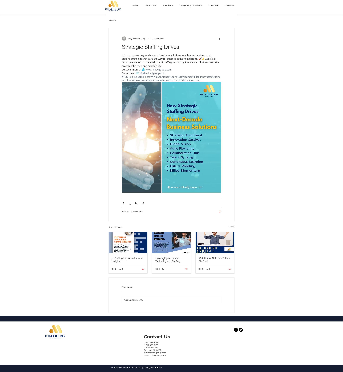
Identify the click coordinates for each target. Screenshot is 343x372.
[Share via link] (143, 203)
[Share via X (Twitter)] (129, 203)
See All (231, 226)
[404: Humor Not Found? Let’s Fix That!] (215, 242)
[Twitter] (241, 330)
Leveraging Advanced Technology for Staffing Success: (167, 260)
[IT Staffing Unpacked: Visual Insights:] (128, 242)
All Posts (112, 20)
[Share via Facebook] (123, 203)
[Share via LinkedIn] (136, 203)
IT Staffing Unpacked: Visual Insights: (127, 260)
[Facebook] (236, 330)
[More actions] (219, 38)
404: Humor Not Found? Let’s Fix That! (214, 260)
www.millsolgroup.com (155, 355)
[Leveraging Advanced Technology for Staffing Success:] (171, 242)
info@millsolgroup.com (155, 352)
